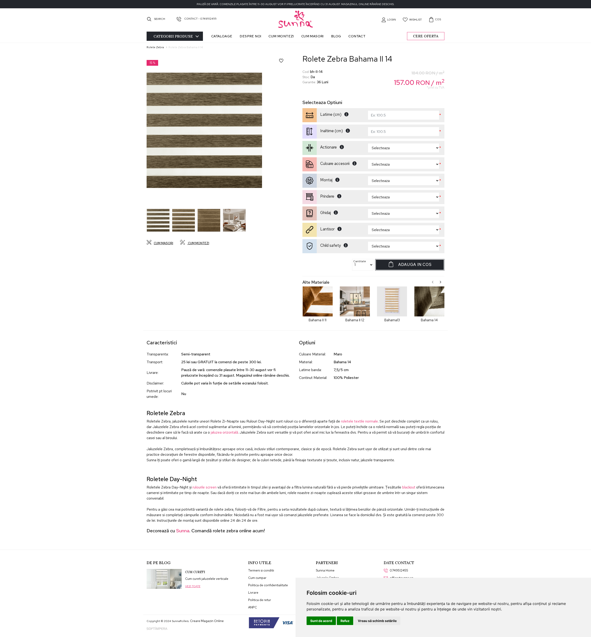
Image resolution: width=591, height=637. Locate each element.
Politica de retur (259, 600)
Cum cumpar (257, 578)
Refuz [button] (345, 621)
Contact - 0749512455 (200, 19)
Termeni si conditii (261, 570)
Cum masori (312, 36)
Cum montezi (281, 36)
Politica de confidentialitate (268, 585)
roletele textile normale (359, 421)
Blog (336, 36)
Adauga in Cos (414, 264)
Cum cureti (195, 572)
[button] (388, 19)
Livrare (253, 592)
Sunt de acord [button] (321, 621)
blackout (408, 487)
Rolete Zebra (155, 47)
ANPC (252, 607)
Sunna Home (325, 570)
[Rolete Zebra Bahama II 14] (204, 130)
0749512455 (399, 570)
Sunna (182, 531)
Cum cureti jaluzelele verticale (206, 579)
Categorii (173, 36)
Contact (356, 36)
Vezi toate (192, 586)
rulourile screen (205, 487)
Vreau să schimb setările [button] (377, 621)
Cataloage (221, 36)
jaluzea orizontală (224, 432)
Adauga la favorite (284, 64)
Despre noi (250, 36)
